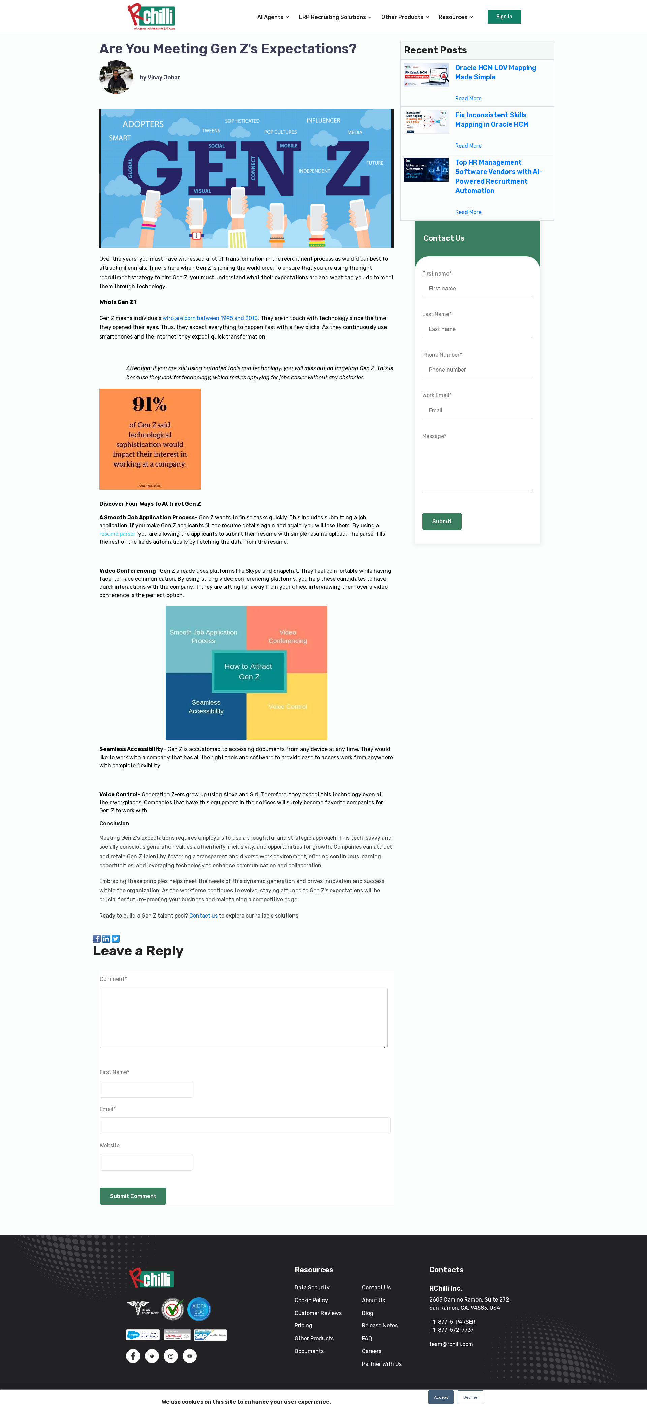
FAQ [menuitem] (367, 1338)
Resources (453, 17)
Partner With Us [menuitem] (382, 1364)
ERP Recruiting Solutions (332, 17)
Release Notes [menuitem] (380, 1325)
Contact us (203, 915)
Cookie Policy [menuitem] (311, 1300)
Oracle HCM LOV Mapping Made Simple (495, 72)
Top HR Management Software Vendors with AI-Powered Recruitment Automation (499, 176)
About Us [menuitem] (373, 1300)
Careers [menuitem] (371, 1351)
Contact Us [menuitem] (376, 1287)
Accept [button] (441, 1397)
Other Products (402, 17)
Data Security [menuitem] (312, 1287)
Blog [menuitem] (367, 1313)
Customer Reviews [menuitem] (318, 1313)
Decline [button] (470, 1397)
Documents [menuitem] (309, 1351)
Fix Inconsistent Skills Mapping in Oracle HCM (492, 119)
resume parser (117, 534)
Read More (468, 98)
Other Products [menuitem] (314, 1338)
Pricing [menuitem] (303, 1325)
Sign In (504, 17)
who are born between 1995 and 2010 (210, 318)
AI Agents (270, 17)
